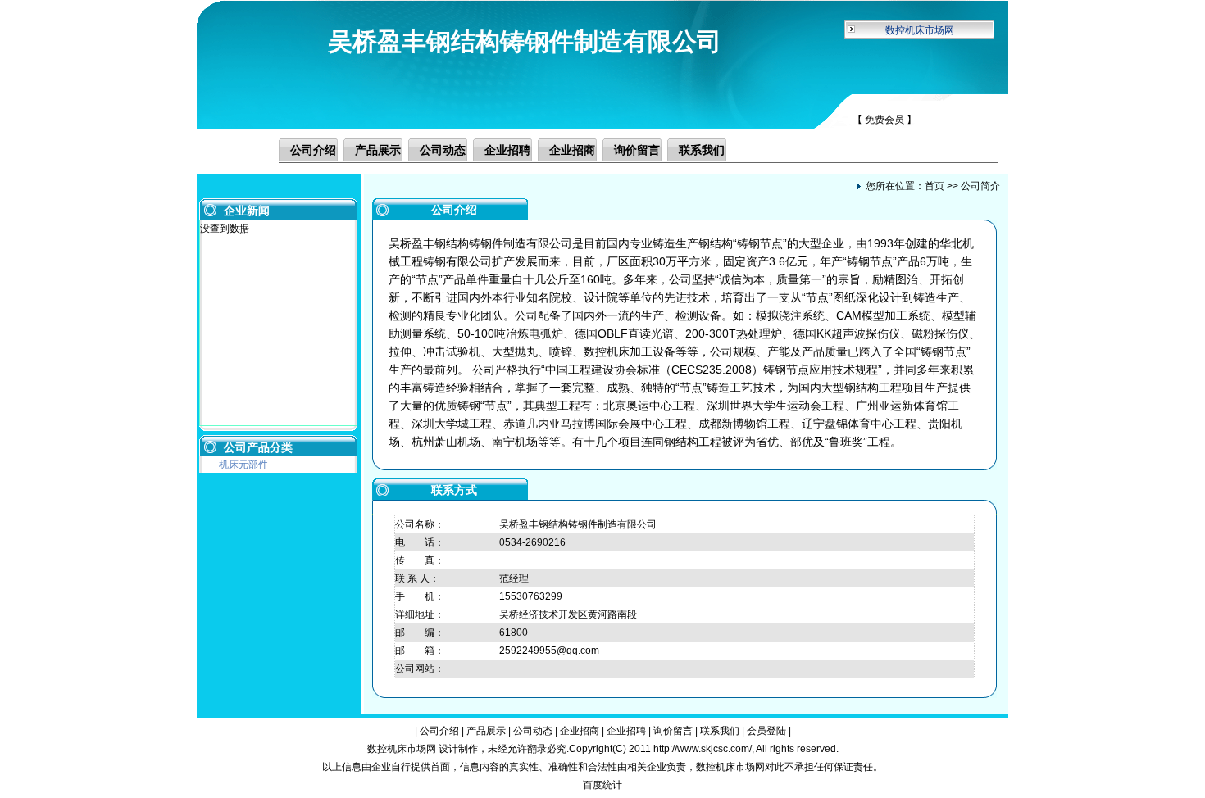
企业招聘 (507, 149)
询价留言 (637, 149)
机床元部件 (243, 464)
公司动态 (443, 149)
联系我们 (702, 149)
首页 (934, 186)
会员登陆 (766, 731)
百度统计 (602, 785)
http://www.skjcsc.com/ (702, 749)
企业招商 (572, 149)
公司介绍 (313, 149)
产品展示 (378, 149)
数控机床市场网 (919, 30)
